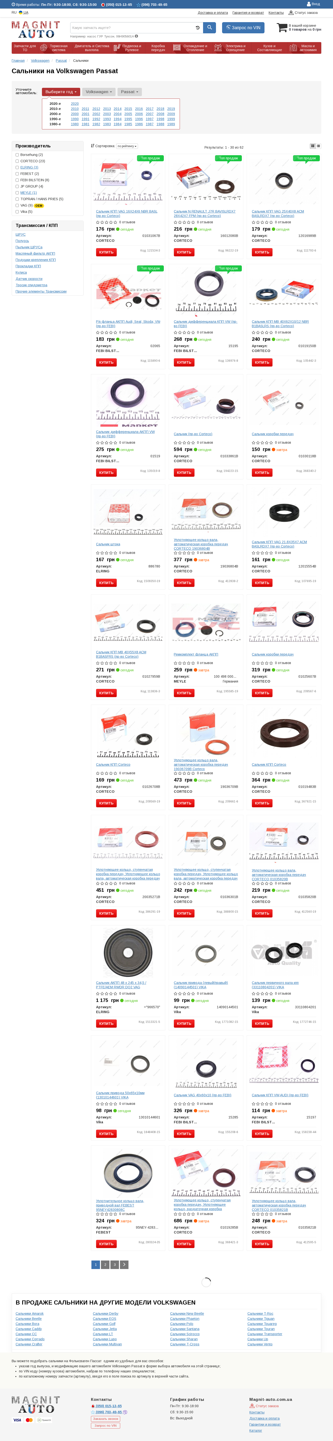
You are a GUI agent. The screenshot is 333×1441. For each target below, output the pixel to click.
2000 (75, 114)
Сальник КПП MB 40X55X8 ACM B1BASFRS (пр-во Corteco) (121, 654)
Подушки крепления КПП (36, 260)
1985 (128, 124)
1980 (75, 124)
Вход (315, 4)
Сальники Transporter (264, 1334)
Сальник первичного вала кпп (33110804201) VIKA (275, 985)
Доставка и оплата (213, 13)
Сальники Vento (260, 1344)
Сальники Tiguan (260, 1319)
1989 (171, 124)
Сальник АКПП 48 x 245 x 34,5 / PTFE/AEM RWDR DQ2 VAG (121, 985)
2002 (96, 114)
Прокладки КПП (28, 266)
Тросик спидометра (31, 285)
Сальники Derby (105, 1313)
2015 (128, 109)
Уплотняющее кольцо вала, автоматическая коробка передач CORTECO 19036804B (201, 544)
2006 (139, 114)
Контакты (276, 13)
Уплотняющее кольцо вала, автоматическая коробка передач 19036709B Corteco (201, 764)
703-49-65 (109, 1412)
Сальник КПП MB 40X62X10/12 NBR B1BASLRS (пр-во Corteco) (280, 324)
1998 (160, 119)
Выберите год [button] (60, 92)
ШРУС (21, 234)
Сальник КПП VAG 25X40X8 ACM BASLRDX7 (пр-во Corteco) (278, 213)
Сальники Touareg (262, 1324)
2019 (171, 109)
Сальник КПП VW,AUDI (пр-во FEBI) (280, 1095)
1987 (150, 124)
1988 (160, 124)
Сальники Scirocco (185, 1334)
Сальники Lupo (105, 1339)
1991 (85, 119)
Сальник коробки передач (273, 434)
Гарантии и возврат (265, 1424)
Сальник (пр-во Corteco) (193, 434)
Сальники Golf (104, 1324)
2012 (96, 109)
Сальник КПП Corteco (113, 764)
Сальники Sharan (184, 1339)
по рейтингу (126, 146)
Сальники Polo (181, 1324)
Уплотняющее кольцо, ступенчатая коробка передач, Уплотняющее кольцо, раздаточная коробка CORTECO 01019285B (202, 1206)
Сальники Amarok (30, 1313)
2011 (85, 109)
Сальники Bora (27, 1324)
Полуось (22, 241)
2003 (107, 114)
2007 (150, 114)
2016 (139, 109)
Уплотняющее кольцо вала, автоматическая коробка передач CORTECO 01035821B (279, 1205)
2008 (160, 114)
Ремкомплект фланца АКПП (196, 654)
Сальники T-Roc (260, 1313)
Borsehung (31, 155)
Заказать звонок (105, 1419)
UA (25, 12)
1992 (96, 119)
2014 (117, 109)
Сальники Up (257, 1339)
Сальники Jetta (105, 1329)
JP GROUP (31, 186)
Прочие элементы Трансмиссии (41, 291)
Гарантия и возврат (248, 13)
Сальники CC (26, 1334)
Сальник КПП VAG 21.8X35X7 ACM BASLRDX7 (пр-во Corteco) (279, 544)
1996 (139, 119)
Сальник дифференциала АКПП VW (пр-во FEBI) (125, 434)
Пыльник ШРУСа (29, 247)
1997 (150, 119)
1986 (139, 124)
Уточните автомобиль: (26, 91)
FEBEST (29, 174)
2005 (128, 114)
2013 (107, 109)
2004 (117, 114)
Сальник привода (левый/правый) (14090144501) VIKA (201, 985)
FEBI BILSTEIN (34, 180)
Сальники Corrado (30, 1339)
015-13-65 (109, 1406)
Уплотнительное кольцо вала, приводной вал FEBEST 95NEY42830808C (120, 1205)
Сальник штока (108, 544)
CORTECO (32, 161)
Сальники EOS (104, 1319)
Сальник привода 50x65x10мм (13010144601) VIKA (120, 1095)
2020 (75, 104)
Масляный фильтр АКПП (35, 253)
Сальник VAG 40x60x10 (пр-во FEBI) (202, 1095)
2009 (171, 114)
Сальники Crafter (29, 1344)
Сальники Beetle (29, 1319)
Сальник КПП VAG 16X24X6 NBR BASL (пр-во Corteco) (126, 213)
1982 (96, 124)
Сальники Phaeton (184, 1319)
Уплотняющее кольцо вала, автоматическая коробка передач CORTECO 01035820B (279, 874)
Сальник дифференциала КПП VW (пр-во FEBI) (205, 324)
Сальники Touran (261, 1329)
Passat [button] (128, 92)
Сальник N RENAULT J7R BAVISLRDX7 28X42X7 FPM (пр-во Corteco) (204, 213)
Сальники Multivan (107, 1344)
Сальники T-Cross (184, 1344)
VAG (31, 205)
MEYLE (28, 193)
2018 (160, 109)
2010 (75, 109)
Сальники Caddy (29, 1329)
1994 (117, 119)
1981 (85, 124)
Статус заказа (306, 13)
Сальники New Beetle (187, 1313)
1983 (107, 124)
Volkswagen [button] (97, 92)
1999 (171, 119)
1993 (107, 119)
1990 (75, 119)
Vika (26, 212)
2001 (85, 114)
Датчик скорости (29, 279)
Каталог (255, 1430)
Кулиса (21, 272)
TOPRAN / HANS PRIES (41, 199)
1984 (117, 124)
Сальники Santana (184, 1329)
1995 (128, 119)
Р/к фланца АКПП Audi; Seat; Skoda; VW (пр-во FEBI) (128, 324)
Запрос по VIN (245, 27)
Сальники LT (103, 1334)
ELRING (29, 167)
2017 (150, 109)
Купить (106, 252)
